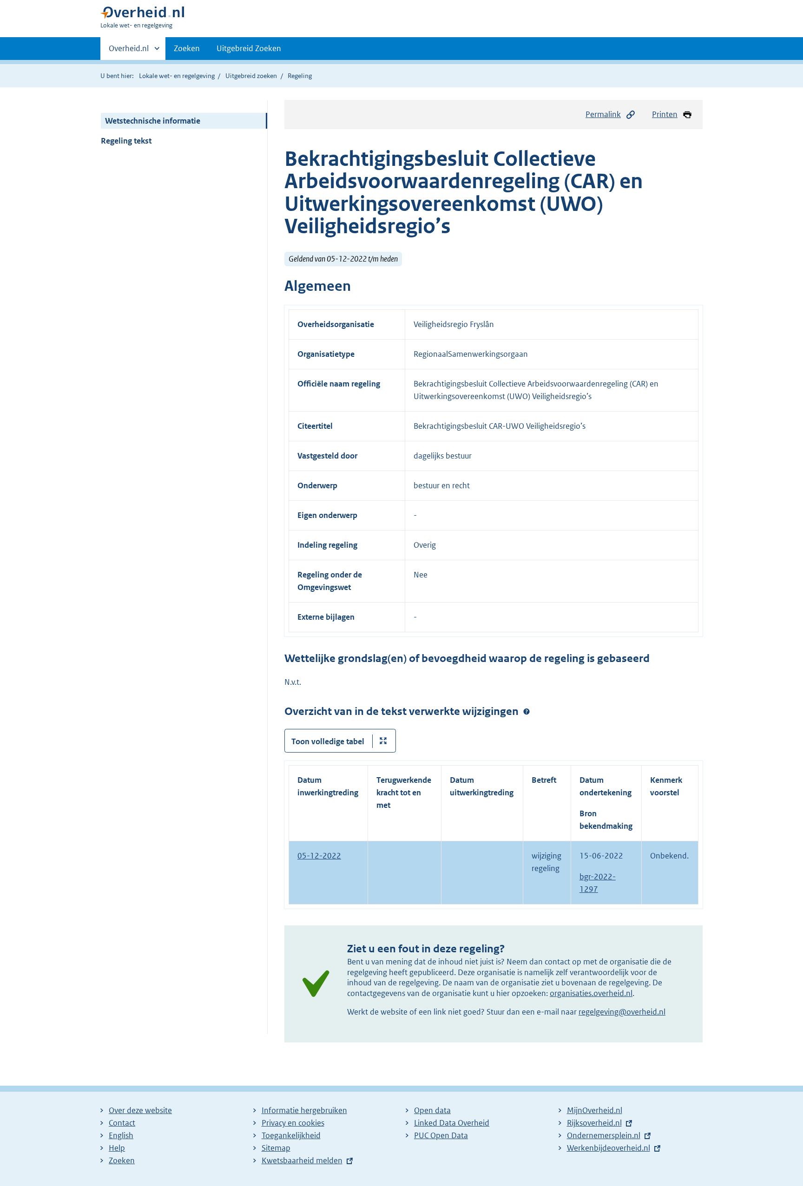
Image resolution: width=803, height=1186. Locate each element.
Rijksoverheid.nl (594, 1123)
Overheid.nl (129, 51)
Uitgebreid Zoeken (249, 48)
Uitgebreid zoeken (251, 76)
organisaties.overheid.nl (591, 993)
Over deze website (140, 1110)
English (121, 1135)
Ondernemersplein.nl (603, 1135)
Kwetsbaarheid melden (302, 1160)
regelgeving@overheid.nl (622, 1012)
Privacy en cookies (293, 1123)
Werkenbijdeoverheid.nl (608, 1148)
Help (117, 1148)
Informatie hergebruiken (304, 1110)
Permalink (603, 114)
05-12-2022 (319, 856)
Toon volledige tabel (327, 741)
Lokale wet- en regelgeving (177, 76)
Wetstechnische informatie (152, 121)
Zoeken (187, 48)
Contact (122, 1123)
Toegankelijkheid (291, 1135)
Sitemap (276, 1148)
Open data (432, 1110)
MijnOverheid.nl (594, 1110)
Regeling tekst (126, 141)
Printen (665, 114)
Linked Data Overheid (451, 1123)
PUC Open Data (441, 1135)
